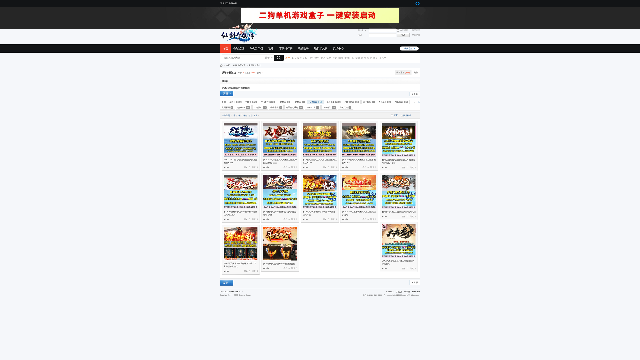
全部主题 (226, 115)
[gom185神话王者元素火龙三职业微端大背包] (359, 191)
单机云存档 (256, 48)
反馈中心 (338, 48)
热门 (240, 115)
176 (294, 57)
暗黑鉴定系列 (294, 107)
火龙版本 (315, 102)
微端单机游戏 (239, 65)
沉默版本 (333, 102)
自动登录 (404, 30)
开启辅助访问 (414, 2)
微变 (316, 57)
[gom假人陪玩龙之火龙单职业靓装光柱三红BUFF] (319, 139)
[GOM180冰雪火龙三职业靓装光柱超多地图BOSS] (241, 139)
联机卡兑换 (321, 48)
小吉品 (382, 57)
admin (226, 167)
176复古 (267, 102)
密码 (360, 35)
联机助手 (303, 48)
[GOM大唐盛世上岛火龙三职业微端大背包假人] (399, 241)
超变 (310, 57)
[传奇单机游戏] (240, 42)
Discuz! (234, 291)
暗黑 (363, 57)
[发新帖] (226, 93)
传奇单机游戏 (221, 65)
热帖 (246, 115)
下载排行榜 (285, 48)
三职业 (250, 102)
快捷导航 (408, 48)
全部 (224, 102)
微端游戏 (238, 48)
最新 (236, 115)
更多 (256, 115)
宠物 (357, 57)
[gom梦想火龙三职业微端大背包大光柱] (399, 192)
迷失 (375, 57)
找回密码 (416, 30)
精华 (250, 115)
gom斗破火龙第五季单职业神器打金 (279, 263)
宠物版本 (401, 102)
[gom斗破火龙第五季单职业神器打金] (280, 243)
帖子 (267, 57)
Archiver (390, 291)
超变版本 (243, 107)
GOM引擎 (312, 107)
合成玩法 (345, 107)
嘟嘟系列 (275, 107)
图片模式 (407, 115)
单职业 (235, 102)
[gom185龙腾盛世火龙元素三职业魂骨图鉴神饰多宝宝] (280, 139)
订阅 (416, 72)
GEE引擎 (329, 107)
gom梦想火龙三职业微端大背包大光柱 (399, 212)
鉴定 (369, 57)
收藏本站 (233, 3)
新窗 (396, 115)
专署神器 (349, 57)
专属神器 (384, 102)
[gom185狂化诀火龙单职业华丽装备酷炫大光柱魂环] (241, 191)
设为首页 (224, 3)
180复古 (283, 102)
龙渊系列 (227, 107)
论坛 (225, 48)
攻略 (271, 48)
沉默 (328, 57)
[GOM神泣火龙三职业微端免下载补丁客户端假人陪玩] (241, 243)
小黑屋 (407, 291)
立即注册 (416, 35)
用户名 (361, 30)
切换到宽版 (417, 3)
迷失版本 (260, 107)
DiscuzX (416, 291)
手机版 (399, 291)
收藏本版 (403, 72)
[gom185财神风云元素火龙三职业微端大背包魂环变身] (399, 140)
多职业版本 (351, 102)
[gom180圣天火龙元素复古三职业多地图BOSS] (359, 139)
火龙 (334, 57)
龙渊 (322, 57)
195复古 (299, 102)
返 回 (416, 94)
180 (305, 57)
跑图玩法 (368, 102)
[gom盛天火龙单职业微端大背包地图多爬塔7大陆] (280, 191)
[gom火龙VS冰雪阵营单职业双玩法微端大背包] (319, 191)
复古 (299, 57)
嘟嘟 (340, 57)
